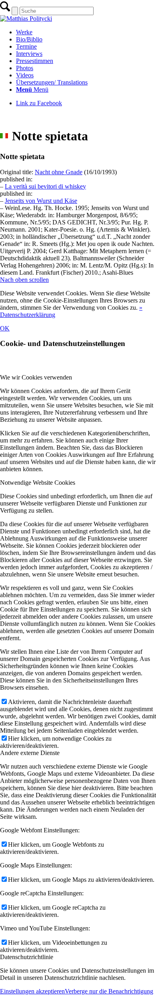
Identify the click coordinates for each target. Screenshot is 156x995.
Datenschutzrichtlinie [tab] (26, 957)
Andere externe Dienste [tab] (30, 752)
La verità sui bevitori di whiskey (45, 186)
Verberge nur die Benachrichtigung (109, 991)
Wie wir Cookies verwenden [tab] (36, 377)
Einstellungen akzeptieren (32, 991)
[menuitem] (86, 32)
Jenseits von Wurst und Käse (41, 200)
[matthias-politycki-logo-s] (26, 18)
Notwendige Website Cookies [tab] (37, 482)
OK (5, 328)
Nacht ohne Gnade (58, 172)
